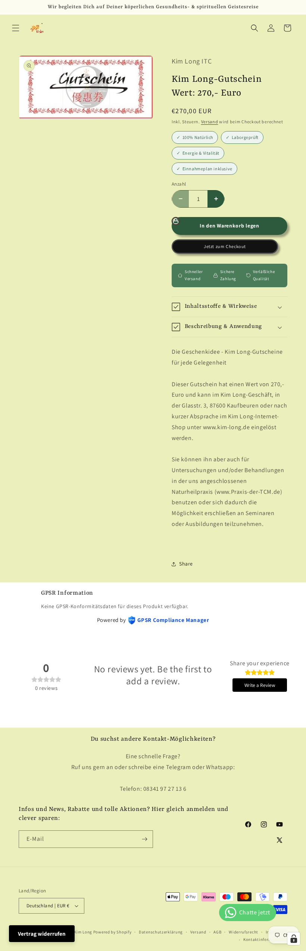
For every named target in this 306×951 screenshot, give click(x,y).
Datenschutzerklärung (161, 932)
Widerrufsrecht (243, 932)
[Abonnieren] (144, 839)
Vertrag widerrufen (42, 933)
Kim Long (83, 932)
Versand (209, 121)
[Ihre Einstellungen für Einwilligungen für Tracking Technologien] (293, 938)
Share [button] (186, 563)
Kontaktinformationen (265, 939)
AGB (217, 932)
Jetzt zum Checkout (225, 247)
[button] (15, 28)
